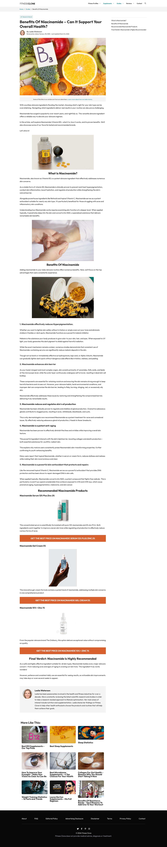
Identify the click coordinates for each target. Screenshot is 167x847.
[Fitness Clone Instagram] (89, 829)
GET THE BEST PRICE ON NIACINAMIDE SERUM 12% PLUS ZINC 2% (63, 538)
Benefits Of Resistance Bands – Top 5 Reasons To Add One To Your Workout (90, 802)
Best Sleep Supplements (61, 746)
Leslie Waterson (35, 31)
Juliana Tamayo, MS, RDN (42, 34)
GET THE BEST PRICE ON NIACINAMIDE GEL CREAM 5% (62, 600)
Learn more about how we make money (80, 99)
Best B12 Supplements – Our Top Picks (33, 747)
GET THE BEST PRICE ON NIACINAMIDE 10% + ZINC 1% (62, 650)
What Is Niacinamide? (118, 20)
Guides (119, 3)
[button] (145, 3)
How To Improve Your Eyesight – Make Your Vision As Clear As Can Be (34, 774)
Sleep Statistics (85, 742)
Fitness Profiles (93, 3)
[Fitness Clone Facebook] (82, 829)
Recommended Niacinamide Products (124, 26)
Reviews (129, 3)
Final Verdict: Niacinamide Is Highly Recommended (128, 29)
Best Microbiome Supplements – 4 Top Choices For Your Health (61, 774)
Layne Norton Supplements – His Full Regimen (61, 799)
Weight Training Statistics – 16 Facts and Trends (34, 798)
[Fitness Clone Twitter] (78, 829)
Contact (139, 3)
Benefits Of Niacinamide (119, 23)
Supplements (107, 3)
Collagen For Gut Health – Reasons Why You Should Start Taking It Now (90, 774)
